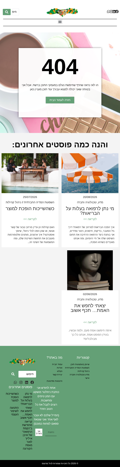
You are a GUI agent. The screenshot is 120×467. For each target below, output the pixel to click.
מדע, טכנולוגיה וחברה (90, 202)
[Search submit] (7, 12)
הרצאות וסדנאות (54, 381)
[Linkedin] (114, 11)
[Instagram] (111, 11)
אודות (59, 367)
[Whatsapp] (108, 11)
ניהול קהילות (13, 202)
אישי (87, 378)
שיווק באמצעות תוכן (80, 364)
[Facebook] (117, 11)
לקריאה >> (90, 219)
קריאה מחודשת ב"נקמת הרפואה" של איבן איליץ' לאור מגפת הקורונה (27, 435)
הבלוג (59, 371)
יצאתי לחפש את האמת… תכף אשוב (90, 308)
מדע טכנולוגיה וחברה (79, 374)
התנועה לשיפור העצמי (14, 411)
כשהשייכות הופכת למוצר (30, 208)
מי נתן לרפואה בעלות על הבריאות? (90, 211)
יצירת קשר (57, 374)
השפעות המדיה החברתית (39, 202)
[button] (60, 21)
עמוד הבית (57, 364)
